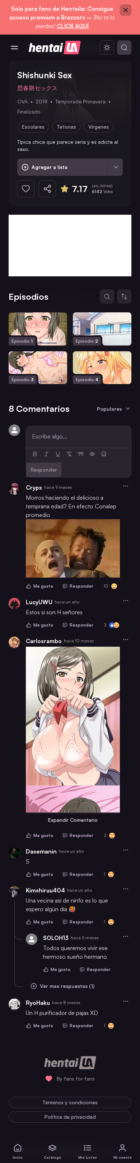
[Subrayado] (58, 454)
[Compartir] (47, 188)
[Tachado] (69, 454)
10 (106, 586)
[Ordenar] (124, 296)
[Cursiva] (46, 454)
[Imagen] (103, 454)
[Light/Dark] (107, 47)
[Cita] (81, 454)
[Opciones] (125, 486)
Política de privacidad (70, 1117)
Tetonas (66, 127)
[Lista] (115, 167)
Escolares (33, 127)
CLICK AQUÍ (73, 26)
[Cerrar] (125, 10)
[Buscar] (124, 47)
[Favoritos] (25, 188)
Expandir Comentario (73, 820)
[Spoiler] (92, 454)
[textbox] (78, 436)
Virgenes (98, 127)
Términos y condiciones (70, 1102)
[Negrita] (35, 454)
